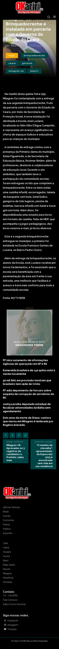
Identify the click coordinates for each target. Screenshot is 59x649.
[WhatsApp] (25, 435)
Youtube (11, 629)
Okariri (15, 46)
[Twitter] (12, 435)
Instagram (12, 625)
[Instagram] (5, 625)
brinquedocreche (34, 55)
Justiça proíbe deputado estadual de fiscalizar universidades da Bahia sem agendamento (27, 408)
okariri (34, 71)
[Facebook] (6, 435)
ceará (12, 63)
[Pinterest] (19, 435)
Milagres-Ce (16, 71)
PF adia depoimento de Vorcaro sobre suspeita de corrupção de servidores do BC (28, 394)
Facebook (12, 621)
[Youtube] (5, 629)
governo (27, 63)
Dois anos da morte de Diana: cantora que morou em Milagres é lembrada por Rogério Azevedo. (28, 421)
